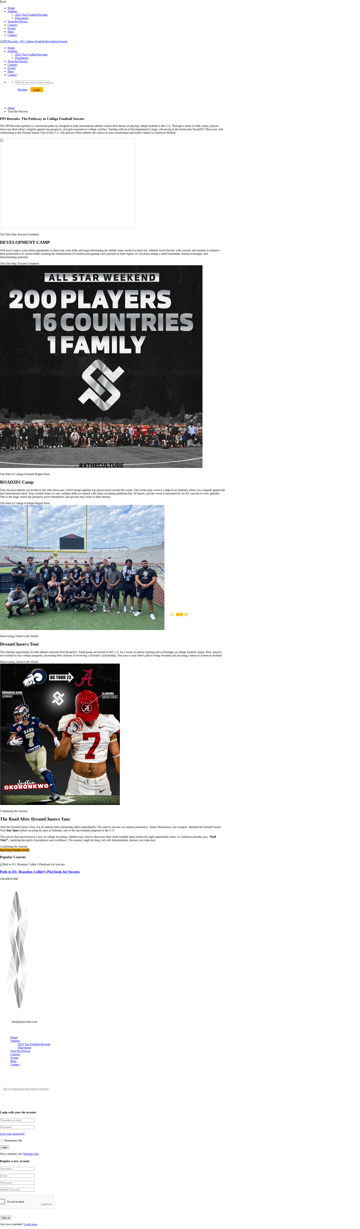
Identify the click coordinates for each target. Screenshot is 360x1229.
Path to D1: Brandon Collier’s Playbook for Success (40, 872)
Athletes (12, 11)
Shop (11, 31)
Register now (31, 1153)
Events (12, 28)
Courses (12, 24)
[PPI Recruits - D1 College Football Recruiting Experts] (18, 1013)
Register (23, 89)
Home (11, 8)
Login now (30, 1224)
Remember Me (13, 1140)
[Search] (51, 83)
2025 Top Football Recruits (31, 14)
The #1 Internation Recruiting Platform (26, 1088)
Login (36, 89)
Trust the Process (18, 21)
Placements (21, 18)
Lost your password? (12, 1133)
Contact (12, 35)
